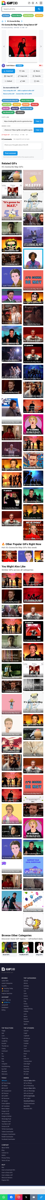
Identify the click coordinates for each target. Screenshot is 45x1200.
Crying (3, 1048)
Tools (4, 1078)
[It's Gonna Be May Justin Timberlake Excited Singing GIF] (12, 745)
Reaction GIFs (28, 1108)
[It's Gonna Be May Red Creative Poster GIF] (33, 785)
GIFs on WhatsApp (29, 1091)
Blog (3, 1150)
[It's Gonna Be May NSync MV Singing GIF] (33, 478)
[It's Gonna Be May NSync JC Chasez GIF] (33, 495)
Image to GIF (5, 1111)
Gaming (26, 1006)
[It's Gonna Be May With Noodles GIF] (33, 180)
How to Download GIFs (8, 1170)
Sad (3, 1033)
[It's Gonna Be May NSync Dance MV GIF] (33, 372)
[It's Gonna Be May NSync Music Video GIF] (12, 499)
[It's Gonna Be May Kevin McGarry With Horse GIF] (12, 314)
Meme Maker (6, 1108)
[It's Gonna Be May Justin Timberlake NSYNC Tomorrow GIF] (33, 631)
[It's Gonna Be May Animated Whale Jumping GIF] (12, 210)
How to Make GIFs (29, 1080)
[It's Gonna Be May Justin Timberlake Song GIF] (33, 511)
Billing (3, 1010)
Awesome (27, 1051)
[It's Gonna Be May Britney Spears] (9, 556)
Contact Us (5, 1153)
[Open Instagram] (18, 1197)
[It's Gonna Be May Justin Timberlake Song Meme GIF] (12, 465)
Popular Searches (7, 993)
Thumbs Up (5, 1046)
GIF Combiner (6, 1106)
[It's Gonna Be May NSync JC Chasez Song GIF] (33, 443)
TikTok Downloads (29, 1103)
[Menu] (41, 3)
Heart (25, 1046)
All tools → (5, 1080)
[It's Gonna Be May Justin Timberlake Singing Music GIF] (33, 720)
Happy (3, 1030)
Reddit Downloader (7, 1137)
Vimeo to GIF (5, 1126)
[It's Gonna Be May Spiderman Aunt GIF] (33, 219)
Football (26, 1041)
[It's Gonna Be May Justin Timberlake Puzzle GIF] (33, 334)
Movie (25, 1016)
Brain (25, 1053)
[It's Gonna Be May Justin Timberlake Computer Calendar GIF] (12, 191)
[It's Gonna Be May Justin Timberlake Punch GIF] (33, 765)
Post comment (10, 153)
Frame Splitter (6, 1103)
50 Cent (26, 1074)
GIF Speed (5, 1101)
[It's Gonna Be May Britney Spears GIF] (33, 530)
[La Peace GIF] (6, 15)
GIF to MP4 (5, 1096)
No (2, 1053)
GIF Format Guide (29, 1096)
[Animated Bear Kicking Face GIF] (33, 922)
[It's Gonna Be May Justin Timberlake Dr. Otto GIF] (12, 611)
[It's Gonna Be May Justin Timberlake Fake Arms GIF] (12, 260)
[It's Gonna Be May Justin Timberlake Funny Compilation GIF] (12, 671)
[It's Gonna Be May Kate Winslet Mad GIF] (12, 831)
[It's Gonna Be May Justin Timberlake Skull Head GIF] (12, 244)
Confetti (26, 1043)
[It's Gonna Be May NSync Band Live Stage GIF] (12, 370)
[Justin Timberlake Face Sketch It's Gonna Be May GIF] (12, 277)
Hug (3, 1061)
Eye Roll (4, 1069)
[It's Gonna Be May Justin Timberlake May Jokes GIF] (12, 641)
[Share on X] (26, 1197)
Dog (25, 1001)
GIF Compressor (6, 1091)
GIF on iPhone (28, 1083)
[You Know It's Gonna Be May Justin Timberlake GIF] (12, 656)
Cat (25, 991)
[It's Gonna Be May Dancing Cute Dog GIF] (12, 704)
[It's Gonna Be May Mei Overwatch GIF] (33, 237)
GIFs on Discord (28, 1093)
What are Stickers (7, 1177)
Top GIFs (4, 986)
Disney (26, 998)
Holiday (26, 1011)
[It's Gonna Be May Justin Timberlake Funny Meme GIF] (33, 461)
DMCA (3, 1155)
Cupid (25, 1033)
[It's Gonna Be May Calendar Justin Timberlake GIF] (33, 669)
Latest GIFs (5, 981)
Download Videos (29, 1101)
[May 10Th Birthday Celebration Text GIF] (33, 902)
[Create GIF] (33, 3)
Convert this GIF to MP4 (24, 94)
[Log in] (36, 3)
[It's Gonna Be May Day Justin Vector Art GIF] (33, 424)
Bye (3, 1059)
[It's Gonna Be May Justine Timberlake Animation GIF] (12, 849)
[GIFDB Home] (2, 21)
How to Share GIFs (29, 1088)
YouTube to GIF (6, 1124)
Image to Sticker (6, 1116)
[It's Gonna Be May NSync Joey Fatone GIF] (12, 354)
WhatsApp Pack (6, 1119)
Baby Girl (26, 1059)
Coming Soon (28, 1061)
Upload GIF (5, 1005)
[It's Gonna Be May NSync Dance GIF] (12, 480)
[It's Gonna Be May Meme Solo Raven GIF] (33, 390)
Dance (26, 996)
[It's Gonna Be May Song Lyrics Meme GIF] (33, 406)
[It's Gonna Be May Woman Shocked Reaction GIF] (33, 259)
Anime (26, 983)
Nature (26, 1019)
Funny (25, 1004)
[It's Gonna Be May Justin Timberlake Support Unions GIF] (33, 828)
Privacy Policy (6, 1158)
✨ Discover (5, 991)
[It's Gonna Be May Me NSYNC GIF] (33, 595)
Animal (26, 981)
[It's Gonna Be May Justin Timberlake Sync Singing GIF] (33, 652)
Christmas (27, 1038)
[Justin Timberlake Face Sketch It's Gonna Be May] (25, 556)
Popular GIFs (5, 1180)
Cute (25, 993)
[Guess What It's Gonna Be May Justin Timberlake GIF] (33, 685)
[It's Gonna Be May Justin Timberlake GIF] (12, 518)
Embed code (6, 126)
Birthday (26, 986)
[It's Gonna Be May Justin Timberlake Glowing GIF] (12, 867)
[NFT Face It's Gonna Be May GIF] (33, 298)
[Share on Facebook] (11, 1197)
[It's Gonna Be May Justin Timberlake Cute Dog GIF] (33, 702)
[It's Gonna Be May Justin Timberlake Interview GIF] (12, 387)
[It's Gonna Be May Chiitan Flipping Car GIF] (12, 176)
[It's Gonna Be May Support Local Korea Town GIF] (33, 867)
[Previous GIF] (4, 46)
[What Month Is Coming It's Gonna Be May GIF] (12, 881)
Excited (4, 1043)
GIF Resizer (5, 1093)
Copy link (5, 117)
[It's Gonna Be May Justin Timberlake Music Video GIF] (12, 814)
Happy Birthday (28, 1009)
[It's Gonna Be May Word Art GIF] (33, 280)
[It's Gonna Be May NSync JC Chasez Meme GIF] (12, 335)
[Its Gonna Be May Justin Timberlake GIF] (12, 795)
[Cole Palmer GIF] (28, 15)
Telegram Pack (6, 1121)
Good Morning (6, 1066)
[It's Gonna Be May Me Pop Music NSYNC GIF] (33, 847)
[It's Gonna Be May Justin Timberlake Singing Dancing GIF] (12, 626)
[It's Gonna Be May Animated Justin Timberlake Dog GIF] (33, 202)
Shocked (4, 1071)
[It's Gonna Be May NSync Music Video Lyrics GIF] (33, 353)
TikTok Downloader (7, 1129)
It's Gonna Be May (13, 21)
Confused (5, 1051)
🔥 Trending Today (7, 988)
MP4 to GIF (5, 1088)
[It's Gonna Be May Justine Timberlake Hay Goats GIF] (33, 748)
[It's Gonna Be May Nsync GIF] (12, 580)
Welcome (4, 1074)
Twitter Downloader (7, 1131)
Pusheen (26, 1021)
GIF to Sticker (6, 1114)
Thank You (5, 1038)
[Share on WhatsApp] (4, 1197)
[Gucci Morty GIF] (16, 15)
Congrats (4, 1064)
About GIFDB (5, 1148)
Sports (26, 1024)
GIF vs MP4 (27, 1098)
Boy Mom (26, 1069)
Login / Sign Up (6, 1000)
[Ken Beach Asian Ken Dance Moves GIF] (12, 901)
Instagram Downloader (8, 1134)
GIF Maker (5, 1085)
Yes (3, 1056)
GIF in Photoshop (29, 1085)
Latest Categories (7, 983)
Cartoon (26, 988)
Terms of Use (6, 1160)
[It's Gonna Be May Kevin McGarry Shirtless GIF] (33, 315)
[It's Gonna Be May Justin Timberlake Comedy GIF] (12, 409)
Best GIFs (27, 1106)
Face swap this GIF (9, 90)
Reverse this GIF (8, 94)
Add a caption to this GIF (26, 90)
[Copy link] (41, 1197)
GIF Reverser (5, 1098)
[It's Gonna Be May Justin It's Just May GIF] (12, 596)
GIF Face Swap (6, 1083)
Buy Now (26, 1071)
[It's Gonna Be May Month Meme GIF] (12, 432)
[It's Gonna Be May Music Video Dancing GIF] (12, 779)
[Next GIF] (41, 46)
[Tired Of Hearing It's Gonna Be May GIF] (33, 807)
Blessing (26, 1066)
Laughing (4, 1041)
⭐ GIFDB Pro (6, 1002)
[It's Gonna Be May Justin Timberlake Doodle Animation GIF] (12, 726)
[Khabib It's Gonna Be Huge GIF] (33, 884)
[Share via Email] (34, 1197)
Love (25, 1014)
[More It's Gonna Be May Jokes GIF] (12, 228)
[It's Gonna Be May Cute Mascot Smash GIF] (33, 734)
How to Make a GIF (7, 1175)
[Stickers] (29, 3)
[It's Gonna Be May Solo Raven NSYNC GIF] (12, 762)
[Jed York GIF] (39, 15)
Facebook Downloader (8, 1139)
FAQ (3, 1167)
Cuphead (26, 1036)
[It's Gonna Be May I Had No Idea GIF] (12, 296)
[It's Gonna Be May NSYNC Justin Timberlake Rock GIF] (33, 579)
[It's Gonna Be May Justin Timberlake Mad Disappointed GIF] (12, 687)
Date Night (27, 1064)
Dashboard (5, 1007)
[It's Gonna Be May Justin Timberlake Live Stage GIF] (12, 449)
